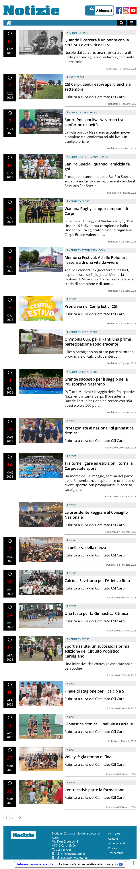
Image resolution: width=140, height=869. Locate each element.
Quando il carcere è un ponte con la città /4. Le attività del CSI (97, 42)
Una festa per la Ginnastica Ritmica (96, 613)
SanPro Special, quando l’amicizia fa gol (97, 166)
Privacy (112, 848)
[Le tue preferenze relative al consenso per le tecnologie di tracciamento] (133, 862)
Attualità (75, 32)
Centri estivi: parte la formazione (94, 789)
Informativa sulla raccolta (35, 864)
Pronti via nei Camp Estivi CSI (91, 306)
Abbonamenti (116, 843)
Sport (85, 32)
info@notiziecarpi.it (73, 853)
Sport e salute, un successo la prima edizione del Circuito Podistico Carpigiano (97, 651)
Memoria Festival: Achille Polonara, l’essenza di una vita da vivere (97, 260)
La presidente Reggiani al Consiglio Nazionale (96, 515)
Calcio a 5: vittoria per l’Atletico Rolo (97, 580)
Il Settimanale (91, 157)
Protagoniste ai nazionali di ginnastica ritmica (99, 430)
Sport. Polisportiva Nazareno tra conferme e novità (94, 122)
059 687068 (64, 849)
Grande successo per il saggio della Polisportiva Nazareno (96, 382)
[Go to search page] (121, 23)
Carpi (72, 77)
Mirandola (98, 250)
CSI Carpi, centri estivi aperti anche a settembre (98, 87)
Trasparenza (116, 853)
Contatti (113, 838)
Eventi (86, 250)
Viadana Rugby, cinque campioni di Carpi (96, 211)
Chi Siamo (114, 834)
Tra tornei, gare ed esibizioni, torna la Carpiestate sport (99, 466)
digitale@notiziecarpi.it (75, 857)
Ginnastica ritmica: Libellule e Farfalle (99, 724)
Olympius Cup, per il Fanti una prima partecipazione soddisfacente (98, 342)
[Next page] (20, 818)
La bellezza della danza (85, 547)
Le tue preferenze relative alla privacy (86, 864)
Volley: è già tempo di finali (89, 756)
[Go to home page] (8, 23)
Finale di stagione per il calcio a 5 (94, 691)
